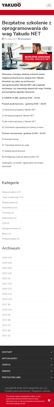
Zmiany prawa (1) (10, 202)
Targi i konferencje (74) (12, 197)
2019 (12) (7, 294)
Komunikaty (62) (9, 207)
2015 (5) (6, 314)
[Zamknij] (49, 400)
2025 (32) (7, 262)
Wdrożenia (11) (9, 218)
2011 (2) (6, 335)
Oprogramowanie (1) (11, 228)
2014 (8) (6, 320)
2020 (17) (7, 288)
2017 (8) (6, 304)
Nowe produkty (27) (11, 192)
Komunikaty (25, 39)
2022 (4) (6, 278)
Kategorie (10, 182)
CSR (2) (5, 223)
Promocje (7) (8, 212)
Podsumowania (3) (10, 238)
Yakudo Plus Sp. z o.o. (38, 388)
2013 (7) (6, 325)
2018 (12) (7, 299)
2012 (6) (6, 330)
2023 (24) (7, 273)
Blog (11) (6, 233)
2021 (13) (7, 283)
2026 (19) (7, 257)
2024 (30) (7, 268)
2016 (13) (7, 309)
